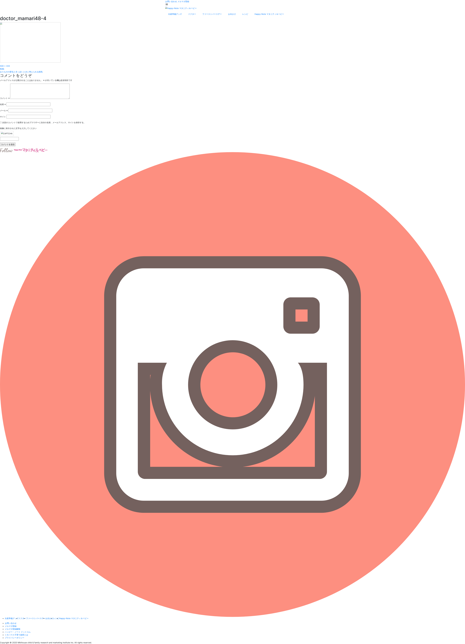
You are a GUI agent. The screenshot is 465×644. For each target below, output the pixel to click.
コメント (5, 98)
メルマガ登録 (183, 1)
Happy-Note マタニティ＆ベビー (269, 14)
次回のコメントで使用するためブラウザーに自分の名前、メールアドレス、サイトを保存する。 (43, 122)
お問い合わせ (171, 1)
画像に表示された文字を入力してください (18, 128)
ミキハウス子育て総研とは (16, 635)
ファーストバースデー (212, 14)
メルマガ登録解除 (12, 629)
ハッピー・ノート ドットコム (18, 632)
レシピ (245, 14)
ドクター (192, 14)
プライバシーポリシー (14, 637)
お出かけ (232, 14)
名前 (3, 104)
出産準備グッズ (175, 14)
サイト (3, 116)
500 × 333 (5, 66)
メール (4, 110)
